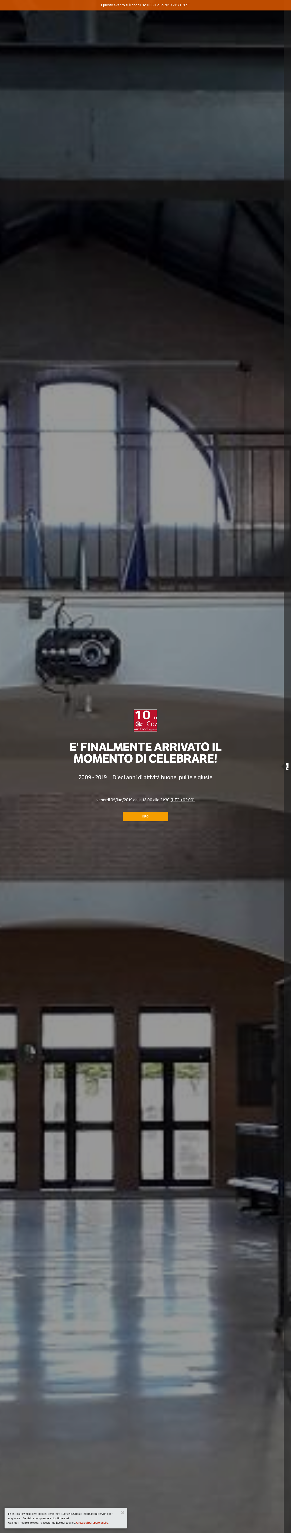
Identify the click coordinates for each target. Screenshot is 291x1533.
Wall (287, 766)
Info (145, 816)
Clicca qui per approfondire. (92, 1522)
